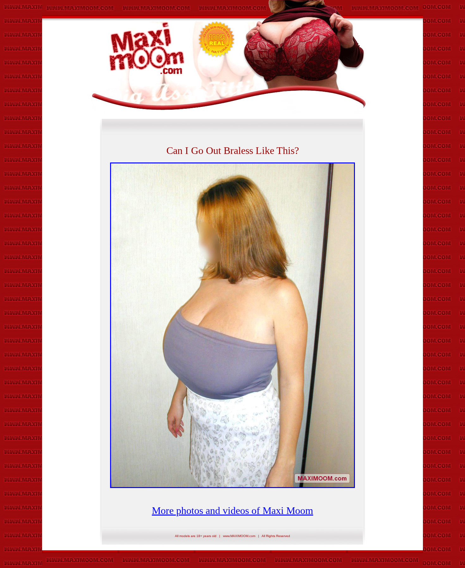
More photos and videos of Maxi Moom (232, 510)
